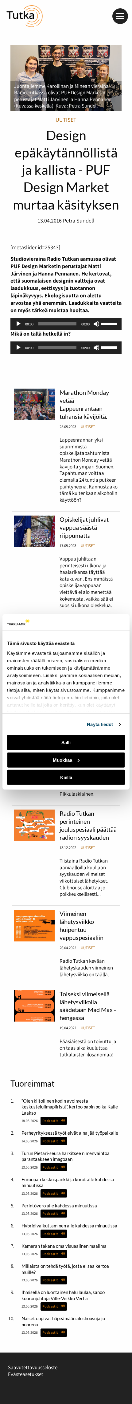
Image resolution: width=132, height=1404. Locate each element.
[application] (66, 324)
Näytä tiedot (100, 724)
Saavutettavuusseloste (32, 1367)
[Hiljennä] (96, 324)
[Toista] (18, 324)
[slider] (109, 323)
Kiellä (66, 777)
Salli (66, 742)
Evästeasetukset (25, 1374)
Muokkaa (62, 760)
